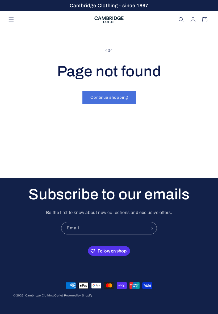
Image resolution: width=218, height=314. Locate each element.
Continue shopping (109, 97)
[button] (11, 20)
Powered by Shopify (78, 295)
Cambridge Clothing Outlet (44, 295)
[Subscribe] (151, 228)
